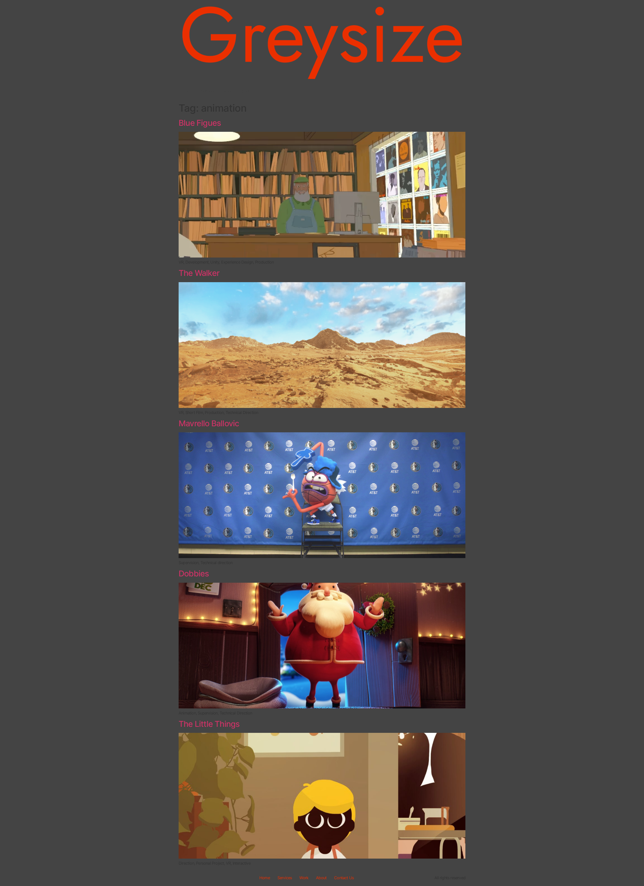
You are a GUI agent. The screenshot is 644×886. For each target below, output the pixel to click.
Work (226, 91)
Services (207, 91)
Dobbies (194, 573)
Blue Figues (200, 123)
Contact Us (344, 877)
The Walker (199, 273)
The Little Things (209, 724)
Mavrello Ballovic (209, 423)
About (244, 91)
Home (187, 91)
